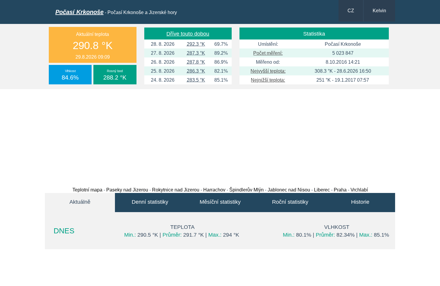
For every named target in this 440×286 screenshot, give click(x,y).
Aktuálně (79, 202)
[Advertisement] (220, 136)
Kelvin (379, 10)
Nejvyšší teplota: (268, 71)
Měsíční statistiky (220, 202)
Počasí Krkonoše (79, 12)
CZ (351, 10)
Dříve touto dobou (187, 34)
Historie (360, 202)
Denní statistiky (150, 202)
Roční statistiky (290, 202)
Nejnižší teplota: (268, 80)
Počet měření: (268, 53)
